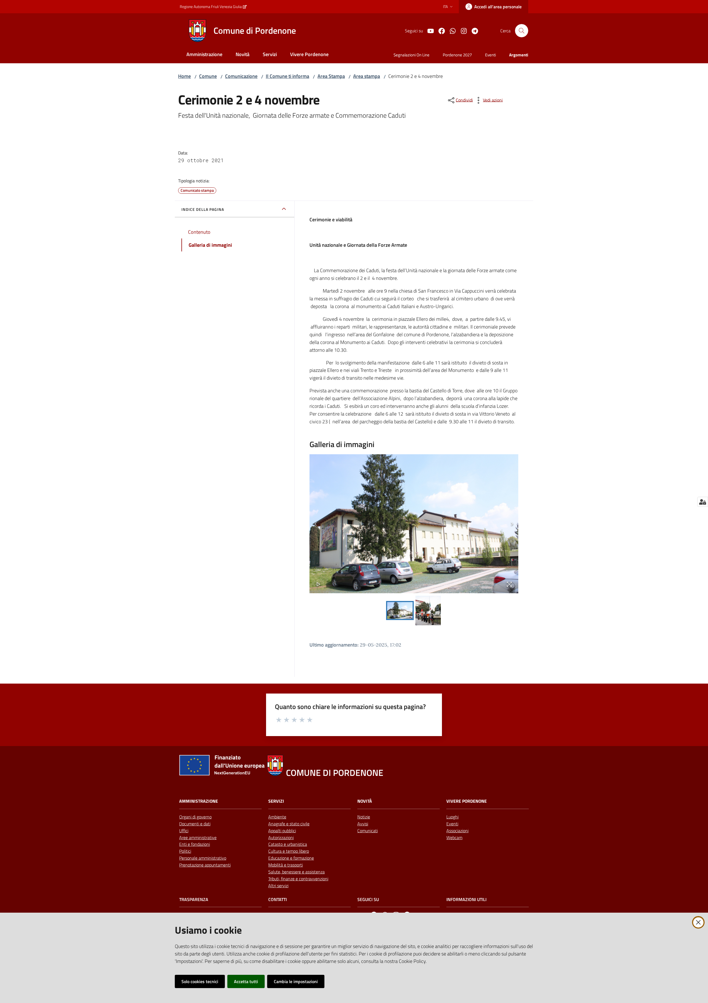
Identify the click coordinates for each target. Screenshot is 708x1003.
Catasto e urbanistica (287, 844)
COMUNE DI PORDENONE (334, 773)
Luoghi (452, 816)
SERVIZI (276, 801)
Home (184, 76)
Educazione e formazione (291, 858)
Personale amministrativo (202, 858)
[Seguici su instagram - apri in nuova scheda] (461, 30)
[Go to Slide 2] (428, 610)
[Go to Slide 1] (400, 610)
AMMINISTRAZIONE (198, 801)
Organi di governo (195, 816)
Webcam (454, 837)
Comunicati (367, 830)
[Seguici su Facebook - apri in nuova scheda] (439, 30)
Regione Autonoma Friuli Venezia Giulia (211, 6)
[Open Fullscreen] (509, 584)
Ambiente (277, 816)
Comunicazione (241, 76)
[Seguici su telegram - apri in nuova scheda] (472, 30)
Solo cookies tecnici (199, 981)
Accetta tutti (246, 981)
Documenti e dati (194, 823)
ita (445, 6)
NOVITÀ (364, 801)
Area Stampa (331, 76)
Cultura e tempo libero (288, 851)
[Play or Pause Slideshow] (318, 584)
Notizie (363, 816)
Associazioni (457, 830)
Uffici (183, 830)
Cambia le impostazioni (296, 981)
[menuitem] (204, 54)
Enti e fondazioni (194, 844)
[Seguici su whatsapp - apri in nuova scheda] (450, 30)
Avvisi (362, 823)
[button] (521, 30)
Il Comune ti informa (287, 76)
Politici (185, 851)
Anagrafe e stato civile (288, 823)
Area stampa (366, 76)
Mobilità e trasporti (285, 865)
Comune (208, 76)
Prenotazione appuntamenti (205, 865)
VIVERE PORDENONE (466, 801)
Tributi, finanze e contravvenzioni (298, 878)
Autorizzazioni (281, 837)
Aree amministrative (198, 837)
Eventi (452, 823)
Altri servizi (278, 885)
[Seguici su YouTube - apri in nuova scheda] (428, 30)
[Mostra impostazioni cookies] (702, 502)
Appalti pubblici (282, 830)
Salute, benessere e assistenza (296, 871)
